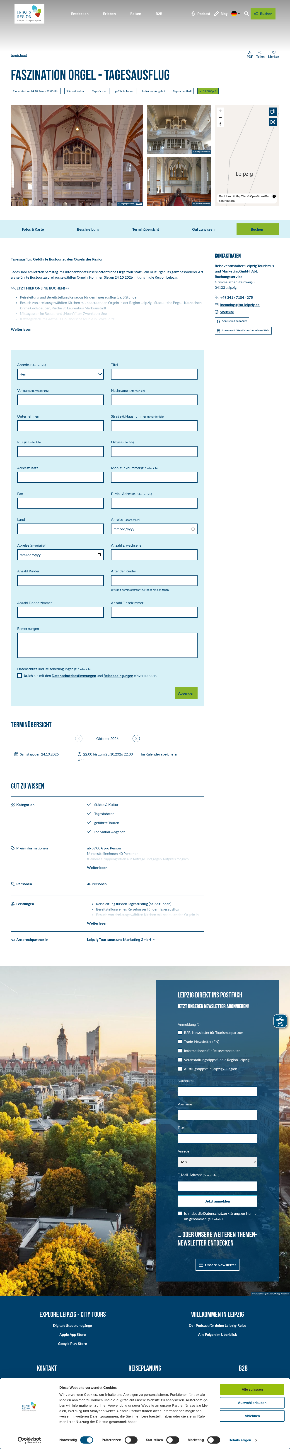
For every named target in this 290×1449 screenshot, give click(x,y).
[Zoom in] (220, 111)
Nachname (128, 390)
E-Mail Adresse (131, 493)
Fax (20, 493)
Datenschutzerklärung (221, 1213)
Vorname (33, 390)
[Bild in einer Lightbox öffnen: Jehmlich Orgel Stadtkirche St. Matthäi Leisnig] (179, 181)
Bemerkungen (28, 628)
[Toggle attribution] (274, 196)
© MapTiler (240, 196)
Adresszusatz (27, 468)
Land (21, 519)
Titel (114, 364)
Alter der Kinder (123, 571)
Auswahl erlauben (252, 1403)
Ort (122, 442)
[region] (247, 155)
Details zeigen (240, 1440)
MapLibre (225, 196)
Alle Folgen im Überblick (217, 1334)
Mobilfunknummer (134, 468)
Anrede (31, 364)
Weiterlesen (21, 329)
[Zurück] (78, 738)
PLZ (29, 442)
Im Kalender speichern (159, 754)
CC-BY (139, 204)
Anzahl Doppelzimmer (34, 602)
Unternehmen (28, 416)
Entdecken (80, 13)
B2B (159, 13)
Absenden (186, 693)
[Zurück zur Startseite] (29, 14)
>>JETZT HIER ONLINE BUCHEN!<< (40, 288)
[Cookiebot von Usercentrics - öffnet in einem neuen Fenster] (29, 1440)
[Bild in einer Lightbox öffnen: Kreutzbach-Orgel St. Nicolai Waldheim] (179, 129)
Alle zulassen (252, 1389)
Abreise (31, 545)
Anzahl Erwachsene (126, 545)
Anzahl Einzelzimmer (127, 602)
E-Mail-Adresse (198, 1174)
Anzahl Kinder (28, 571)
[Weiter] (136, 738)
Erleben (109, 13)
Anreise (125, 519)
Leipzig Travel (19, 55)
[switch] (131, 1440)
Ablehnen (252, 1416)
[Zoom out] (220, 117)
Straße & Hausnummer (137, 416)
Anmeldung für (189, 1024)
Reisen (135, 13)
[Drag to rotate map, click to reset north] (220, 124)
